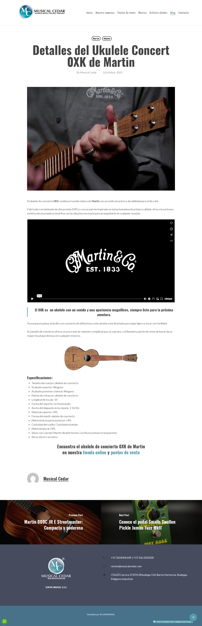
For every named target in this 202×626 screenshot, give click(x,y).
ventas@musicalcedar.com (126, 566)
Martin (96, 38)
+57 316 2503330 (143, 557)
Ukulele (107, 38)
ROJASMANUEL (107, 614)
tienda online (94, 452)
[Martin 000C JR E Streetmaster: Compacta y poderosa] (50, 522)
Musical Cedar (88, 72)
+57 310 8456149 (121, 557)
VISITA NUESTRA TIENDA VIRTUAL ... (175, 622)
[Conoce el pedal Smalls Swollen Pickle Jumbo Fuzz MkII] (151, 522)
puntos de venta (125, 452)
